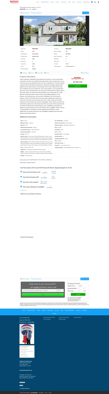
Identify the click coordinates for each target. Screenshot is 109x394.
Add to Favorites (26, 13)
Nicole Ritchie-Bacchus (24, 376)
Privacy (50, 392)
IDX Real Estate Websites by (25, 392)
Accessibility (41, 392)
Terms (46, 392)
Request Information (36, 13)
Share (47, 73)
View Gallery (51, 43)
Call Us (32, 73)
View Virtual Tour (59, 43)
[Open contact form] (92, 2)
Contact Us (24, 73)
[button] (23, 31)
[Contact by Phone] (95, 2)
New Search (85, 13)
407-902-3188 (77, 82)
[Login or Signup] (98, 2)
